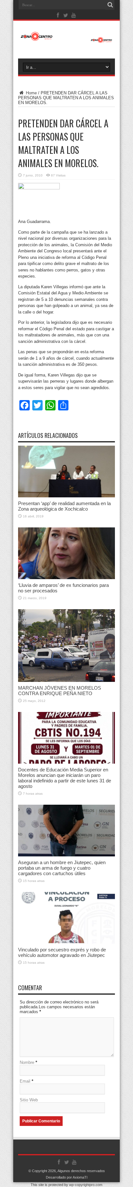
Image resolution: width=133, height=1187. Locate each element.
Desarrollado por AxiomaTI (66, 1177)
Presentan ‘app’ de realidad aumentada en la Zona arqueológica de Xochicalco (64, 506)
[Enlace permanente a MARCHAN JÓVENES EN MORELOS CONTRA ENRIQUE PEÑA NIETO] (66, 680)
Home (31, 92)
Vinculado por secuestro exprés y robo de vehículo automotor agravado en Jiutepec (62, 952)
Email (25, 1081)
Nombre (27, 1062)
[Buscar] (110, 5)
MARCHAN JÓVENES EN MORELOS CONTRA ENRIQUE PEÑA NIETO (59, 690)
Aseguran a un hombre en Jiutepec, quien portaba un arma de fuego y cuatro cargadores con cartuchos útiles (62, 868)
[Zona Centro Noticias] (66, 40)
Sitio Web (29, 1099)
